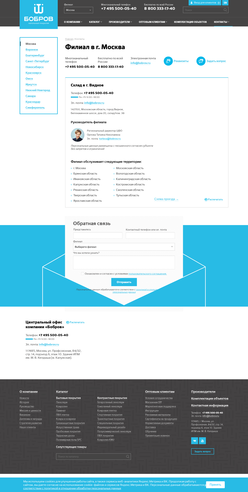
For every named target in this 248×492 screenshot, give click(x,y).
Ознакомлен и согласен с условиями (126, 273)
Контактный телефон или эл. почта (146, 229)
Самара (31, 96)
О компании (29, 391)
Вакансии (25, 414)
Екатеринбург (35, 55)
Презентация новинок (157, 435)
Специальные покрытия (110, 423)
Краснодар (33, 101)
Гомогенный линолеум (109, 406)
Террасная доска (65, 435)
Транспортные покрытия (111, 418)
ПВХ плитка (62, 414)
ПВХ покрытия (105, 435)
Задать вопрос (202, 451)
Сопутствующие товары (71, 447)
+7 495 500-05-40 (118, 8)
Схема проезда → (166, 199)
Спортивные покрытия (109, 414)
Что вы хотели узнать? (86, 252)
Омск (29, 78)
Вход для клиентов (206, 2)
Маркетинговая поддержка (160, 406)
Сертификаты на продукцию (161, 418)
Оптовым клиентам (159, 391)
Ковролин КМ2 (105, 439)
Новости (24, 397)
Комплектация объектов (209, 398)
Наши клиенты (28, 427)
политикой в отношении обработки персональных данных (142, 290)
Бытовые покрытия (68, 398)
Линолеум (61, 402)
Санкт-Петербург (37, 61)
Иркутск (31, 84)
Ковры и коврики (66, 418)
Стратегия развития (31, 423)
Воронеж (32, 49)
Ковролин (61, 406)
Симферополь (35, 107)
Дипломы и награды (31, 418)
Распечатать (215, 199)
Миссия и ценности (30, 410)
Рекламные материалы (157, 414)
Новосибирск (35, 67)
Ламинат (61, 410)
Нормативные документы (159, 423)
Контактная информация (209, 405)
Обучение (150, 431)
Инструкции (152, 410)
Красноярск (33, 72)
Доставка (150, 427)
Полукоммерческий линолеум (114, 431)
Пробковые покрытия (68, 431)
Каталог (62, 391)
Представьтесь (82, 229)
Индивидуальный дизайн (111, 427)
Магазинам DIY (153, 402)
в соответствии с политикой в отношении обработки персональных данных (114, 486)
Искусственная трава (67, 427)
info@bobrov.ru (141, 63)
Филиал (68, 4)
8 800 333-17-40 (159, 8)
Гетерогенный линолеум (110, 402)
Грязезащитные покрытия (70, 423)
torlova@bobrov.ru (110, 138)
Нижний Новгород (38, 90)
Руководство (27, 406)
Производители (203, 391)
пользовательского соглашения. (148, 273)
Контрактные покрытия (112, 398)
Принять (215, 484)
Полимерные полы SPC (69, 439)
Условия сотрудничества (159, 397)
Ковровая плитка (107, 410)
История (24, 402)
